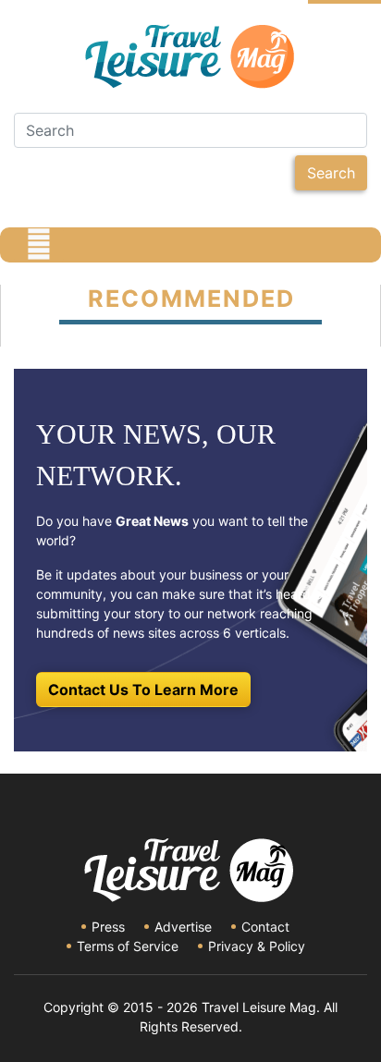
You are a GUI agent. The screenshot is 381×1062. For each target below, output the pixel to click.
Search (331, 173)
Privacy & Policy (256, 946)
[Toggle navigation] (39, 244)
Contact (265, 926)
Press (108, 926)
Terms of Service (127, 946)
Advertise (183, 926)
